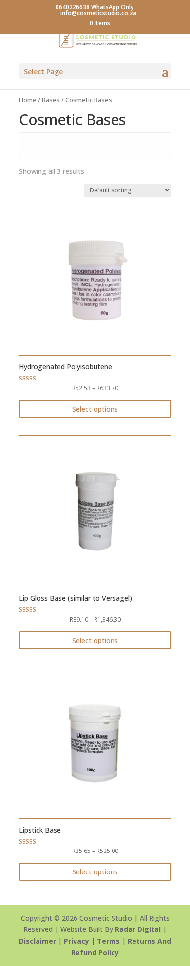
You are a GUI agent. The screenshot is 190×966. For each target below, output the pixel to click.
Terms (108, 941)
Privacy (76, 941)
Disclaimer (37, 941)
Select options (95, 409)
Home (28, 99)
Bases (51, 99)
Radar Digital (138, 929)
